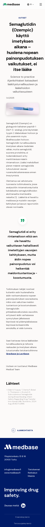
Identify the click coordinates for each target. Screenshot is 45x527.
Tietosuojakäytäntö (22, 523)
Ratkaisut (32, 472)
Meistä (31, 476)
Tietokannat (34, 469)
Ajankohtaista (25, 430)
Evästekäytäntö (22, 517)
